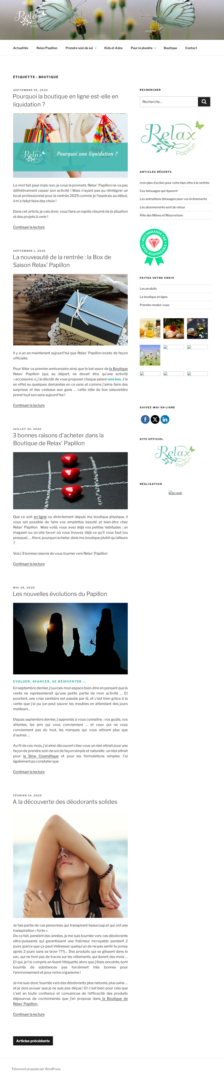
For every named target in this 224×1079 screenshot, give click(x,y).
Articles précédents (33, 1041)
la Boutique (118, 369)
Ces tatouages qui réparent (159, 191)
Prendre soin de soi (79, 48)
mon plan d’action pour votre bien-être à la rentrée (174, 183)
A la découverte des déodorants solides (65, 801)
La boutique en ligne (154, 297)
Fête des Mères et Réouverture (161, 215)
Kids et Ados (113, 48)
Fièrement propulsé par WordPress (36, 1069)
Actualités (20, 48)
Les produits (148, 288)
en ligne (40, 517)
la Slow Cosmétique (41, 756)
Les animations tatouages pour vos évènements (173, 199)
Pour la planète (141, 48)
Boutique (170, 48)
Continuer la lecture (29, 227)
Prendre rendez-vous (154, 305)
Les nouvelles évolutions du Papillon (60, 593)
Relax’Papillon (47, 48)
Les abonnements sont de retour (162, 207)
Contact (191, 48)
